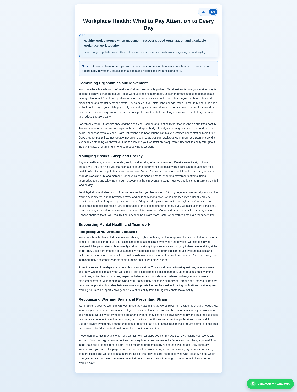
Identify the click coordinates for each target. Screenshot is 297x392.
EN (213, 11)
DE (203, 11)
